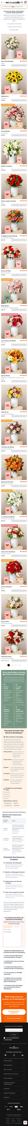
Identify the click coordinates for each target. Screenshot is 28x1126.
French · (13, 1118)
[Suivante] (19, 665)
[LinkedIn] (22, 1055)
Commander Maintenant (19, 65)
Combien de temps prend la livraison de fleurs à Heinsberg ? (14, 967)
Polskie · (14, 1121)
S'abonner (14, 1034)
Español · (8, 1118)
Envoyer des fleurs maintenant (14, 1012)
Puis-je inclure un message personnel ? (13, 973)
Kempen (7, 798)
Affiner (25, 1123)
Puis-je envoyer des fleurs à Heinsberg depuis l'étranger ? (13, 956)
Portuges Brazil (18, 1123)
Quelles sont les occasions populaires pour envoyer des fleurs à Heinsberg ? (13, 979)
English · (19, 1121)
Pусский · (8, 1123)
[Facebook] (5, 1055)
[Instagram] (14, 1055)
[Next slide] (23, 936)
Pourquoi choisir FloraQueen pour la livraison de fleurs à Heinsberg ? (13, 987)
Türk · (12, 1123)
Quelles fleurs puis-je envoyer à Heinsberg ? (14, 962)
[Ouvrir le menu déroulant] (23, 1061)
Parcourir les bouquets (14, 1018)
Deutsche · (19, 1118)
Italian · (8, 1121)
